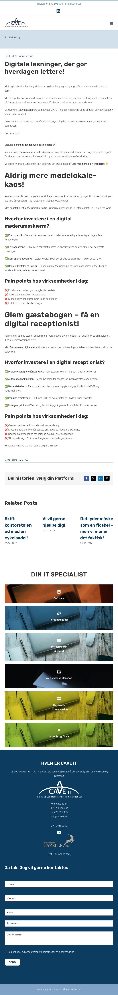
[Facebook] (86, 478)
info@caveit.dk (73, 3)
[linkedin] (59, 832)
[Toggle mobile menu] (111, 23)
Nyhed (21, 56)
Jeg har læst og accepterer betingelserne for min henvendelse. (41, 951)
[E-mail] (107, 478)
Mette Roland (11, 460)
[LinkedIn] (100, 478)
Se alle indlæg (12, 37)
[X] (93, 478)
